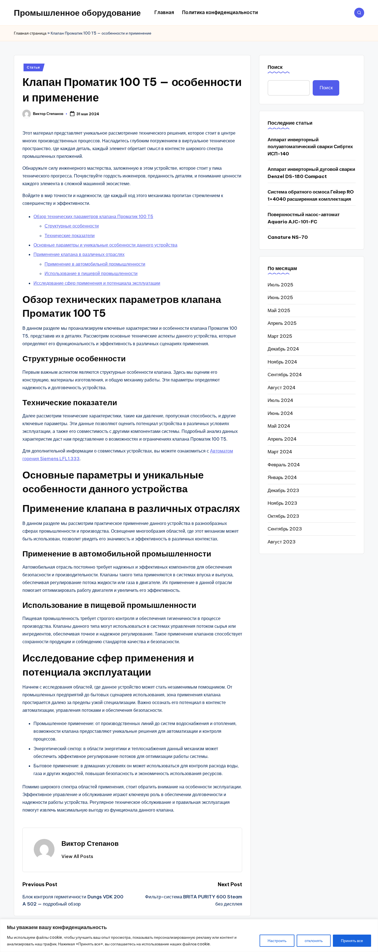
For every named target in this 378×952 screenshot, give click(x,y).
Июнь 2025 (280, 297)
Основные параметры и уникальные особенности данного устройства (105, 245)
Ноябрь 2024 (282, 362)
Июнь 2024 (280, 413)
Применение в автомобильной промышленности (95, 264)
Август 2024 (282, 387)
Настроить (277, 940)
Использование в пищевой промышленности (91, 273)
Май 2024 (279, 426)
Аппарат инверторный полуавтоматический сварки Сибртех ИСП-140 (310, 146)
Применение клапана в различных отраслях (79, 254)
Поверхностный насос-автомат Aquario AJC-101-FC (304, 218)
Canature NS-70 (288, 237)
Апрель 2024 (282, 439)
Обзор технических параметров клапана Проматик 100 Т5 (93, 216)
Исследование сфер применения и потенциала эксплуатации (96, 283)
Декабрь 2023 (283, 490)
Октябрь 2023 (283, 516)
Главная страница (30, 33)
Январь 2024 (282, 477)
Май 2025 (279, 310)
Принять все (352, 940)
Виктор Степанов (90, 843)
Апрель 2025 (282, 323)
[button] (77, 856)
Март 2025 (280, 336)
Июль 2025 (280, 284)
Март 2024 (280, 452)
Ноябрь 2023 (282, 503)
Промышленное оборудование (77, 12)
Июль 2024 (280, 400)
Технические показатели (70, 235)
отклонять (314, 940)
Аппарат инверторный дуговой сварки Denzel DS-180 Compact (311, 172)
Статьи (33, 67)
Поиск (275, 67)
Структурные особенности (72, 226)
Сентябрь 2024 (285, 375)
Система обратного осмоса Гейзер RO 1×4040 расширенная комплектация (311, 195)
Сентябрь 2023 (285, 529)
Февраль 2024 (284, 464)
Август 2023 (282, 541)
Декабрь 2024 (283, 349)
